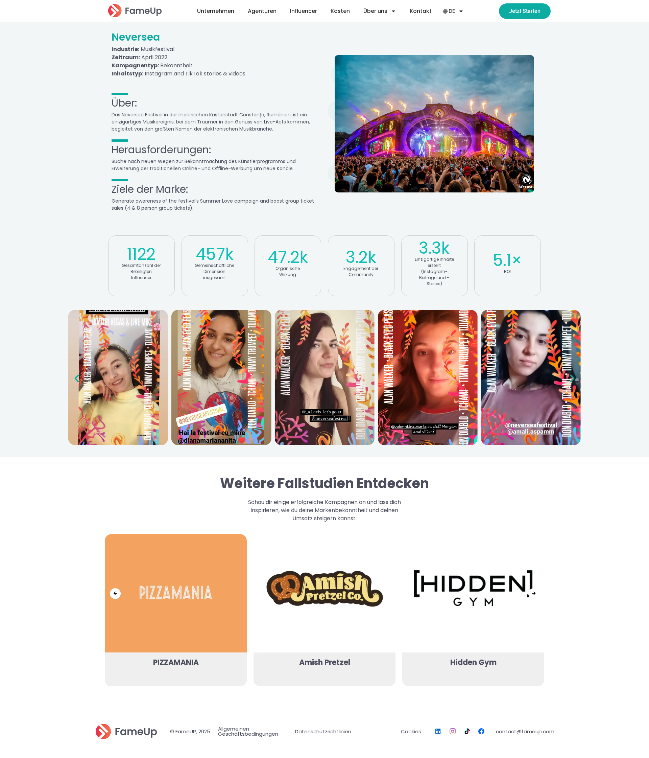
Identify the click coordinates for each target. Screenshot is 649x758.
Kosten (340, 11)
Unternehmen (215, 11)
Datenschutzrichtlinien (323, 731)
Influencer (303, 11)
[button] (77, 378)
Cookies (411, 731)
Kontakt (421, 11)
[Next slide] (533, 593)
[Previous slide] (115, 593)
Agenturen (262, 11)
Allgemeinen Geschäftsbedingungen (248, 731)
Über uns (375, 11)
